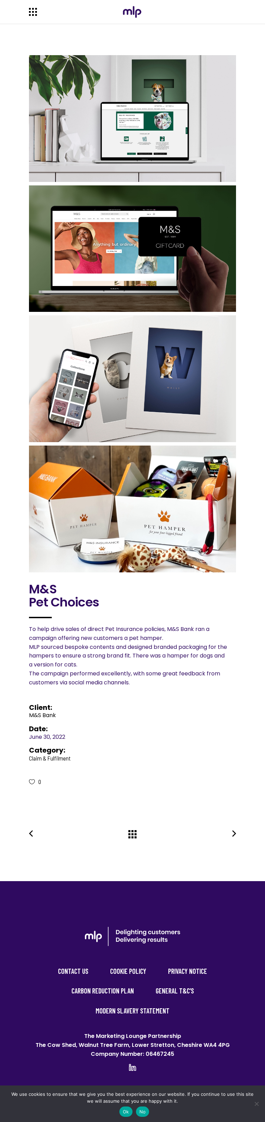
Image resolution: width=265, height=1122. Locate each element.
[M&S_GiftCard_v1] (132, 248)
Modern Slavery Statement (132, 1011)
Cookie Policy (128, 971)
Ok (126, 1111)
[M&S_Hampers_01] (132, 509)
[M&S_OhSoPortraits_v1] (132, 378)
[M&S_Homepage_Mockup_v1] (132, 118)
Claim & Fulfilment (50, 758)
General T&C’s (175, 991)
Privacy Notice (187, 971)
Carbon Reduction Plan (102, 991)
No (142, 1111)
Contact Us (73, 971)
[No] (256, 1103)
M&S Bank (42, 715)
